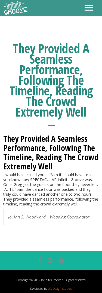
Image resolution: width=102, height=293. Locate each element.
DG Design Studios (60, 288)
